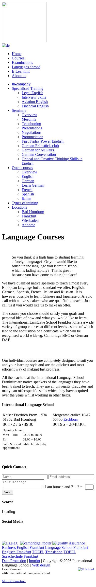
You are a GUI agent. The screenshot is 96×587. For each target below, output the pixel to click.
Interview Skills (34, 97)
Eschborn (71, 419)
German (28, 181)
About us (19, 76)
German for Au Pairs (38, 150)
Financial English (35, 106)
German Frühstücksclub (40, 146)
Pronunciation (32, 137)
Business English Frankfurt (23, 547)
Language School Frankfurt (66, 547)
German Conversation (39, 154)
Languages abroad (26, 67)
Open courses (22, 168)
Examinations (22, 62)
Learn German (33, 185)
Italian (26, 198)
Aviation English (35, 102)
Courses (18, 58)
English (27, 176)
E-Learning (21, 71)
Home (16, 54)
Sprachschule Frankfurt (20, 556)
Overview (29, 115)
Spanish (28, 194)
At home (28, 225)
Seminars (19, 110)
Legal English (32, 93)
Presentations (32, 128)
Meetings (29, 119)
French (27, 190)
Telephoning (31, 124)
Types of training (25, 203)
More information (14, 581)
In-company (21, 84)
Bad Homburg (33, 212)
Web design (41, 565)
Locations (19, 207)
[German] (6, 45)
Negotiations (31, 132)
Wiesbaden (30, 220)
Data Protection (14, 561)
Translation (54, 552)
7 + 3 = (64, 487)
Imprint (34, 561)
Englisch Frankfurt (16, 552)
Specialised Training (27, 88)
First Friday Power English (43, 141)
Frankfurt (29, 216)
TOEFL (38, 552)
